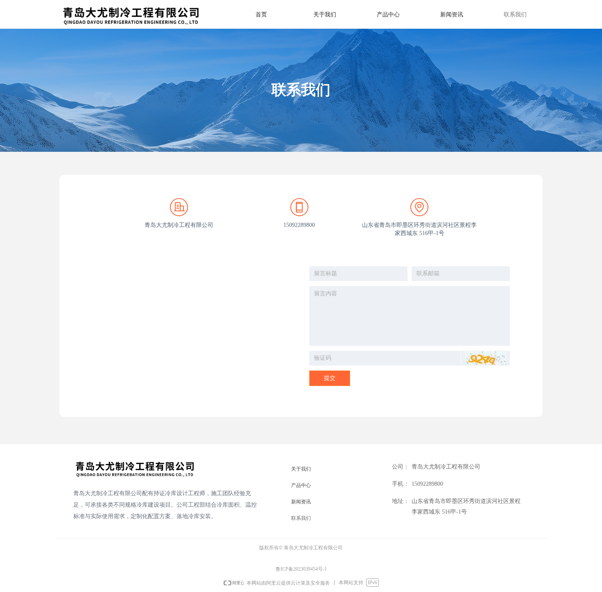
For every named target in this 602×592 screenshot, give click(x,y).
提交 (329, 378)
